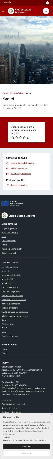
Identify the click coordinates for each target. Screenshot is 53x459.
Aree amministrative (10, 232)
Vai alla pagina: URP (10, 382)
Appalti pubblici (8, 279)
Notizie (4, 331)
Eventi (4, 353)
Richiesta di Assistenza (11, 412)
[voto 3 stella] (20, 137)
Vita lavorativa (8, 324)
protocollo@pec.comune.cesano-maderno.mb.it (26, 388)
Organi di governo (9, 228)
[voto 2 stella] (17, 137)
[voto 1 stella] (13, 137)
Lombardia (7, 2)
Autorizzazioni (7, 283)
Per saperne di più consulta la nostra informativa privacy (24, 440)
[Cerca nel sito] (46, 11)
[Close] (51, 414)
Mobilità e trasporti (10, 307)
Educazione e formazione (12, 295)
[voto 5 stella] (28, 137)
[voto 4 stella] (24, 137)
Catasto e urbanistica (11, 287)
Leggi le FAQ (7, 399)
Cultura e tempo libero (11, 291)
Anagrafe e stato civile (11, 275)
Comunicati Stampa (10, 335)
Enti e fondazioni (9, 240)
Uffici (4, 236)
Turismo (5, 320)
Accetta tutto (26, 446)
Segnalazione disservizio (12, 408)
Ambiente (6, 271)
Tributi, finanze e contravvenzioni (15, 315)
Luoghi (4, 349)
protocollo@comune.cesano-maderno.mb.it (25, 391)
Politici (4, 244)
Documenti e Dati (9, 252)
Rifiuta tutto (26, 453)
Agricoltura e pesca (10, 266)
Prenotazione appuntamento (14, 404)
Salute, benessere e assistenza (15, 311)
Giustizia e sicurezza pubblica (14, 299)
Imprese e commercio (11, 303)
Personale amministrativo (12, 248)
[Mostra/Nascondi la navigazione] (3, 10)
